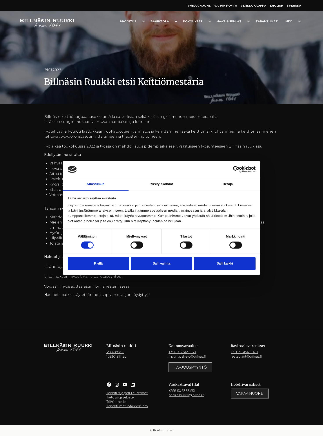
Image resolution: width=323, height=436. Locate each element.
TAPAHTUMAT (267, 21)
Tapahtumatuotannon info (127, 406)
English (276, 5)
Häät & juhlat (229, 21)
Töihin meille (116, 402)
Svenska (294, 5)
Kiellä (98, 263)
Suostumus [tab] (96, 184)
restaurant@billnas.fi (246, 357)
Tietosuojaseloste (120, 397)
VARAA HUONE (249, 393)
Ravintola (160, 21)
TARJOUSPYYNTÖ (190, 367)
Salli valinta (161, 263)
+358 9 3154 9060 (182, 352)
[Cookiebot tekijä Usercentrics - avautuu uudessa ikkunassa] (236, 169)
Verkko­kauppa (253, 5)
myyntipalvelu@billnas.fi (187, 357)
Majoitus (128, 21)
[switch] (137, 245)
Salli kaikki (225, 263)
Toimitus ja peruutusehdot (127, 393)
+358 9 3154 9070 (244, 352)
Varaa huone (199, 5)
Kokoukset (193, 21)
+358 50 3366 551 (182, 391)
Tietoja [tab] (227, 184)
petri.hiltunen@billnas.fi (186, 395)
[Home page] (47, 23)
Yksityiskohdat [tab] (161, 184)
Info (288, 21)
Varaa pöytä (225, 5)
